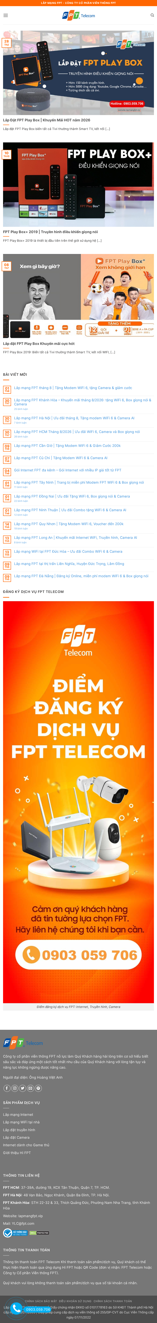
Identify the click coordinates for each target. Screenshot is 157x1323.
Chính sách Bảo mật (41, 1301)
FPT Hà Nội (12, 1195)
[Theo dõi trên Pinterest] (38, 1088)
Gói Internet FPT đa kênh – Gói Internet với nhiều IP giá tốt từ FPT (67, 470)
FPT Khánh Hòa (16, 1203)
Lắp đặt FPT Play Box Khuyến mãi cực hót (39, 343)
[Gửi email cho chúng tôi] (30, 1088)
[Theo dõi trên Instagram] (14, 1088)
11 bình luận (25, 487)
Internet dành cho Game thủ (26, 1145)
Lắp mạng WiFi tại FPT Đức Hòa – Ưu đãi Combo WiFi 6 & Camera (68, 551)
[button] (5, 15)
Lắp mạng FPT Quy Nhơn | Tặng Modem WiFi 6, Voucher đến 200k (68, 524)
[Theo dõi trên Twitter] (22, 1088)
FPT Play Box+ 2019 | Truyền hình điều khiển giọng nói (50, 232)
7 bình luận (24, 422)
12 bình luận (25, 514)
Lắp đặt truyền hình (19, 1130)
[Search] (152, 15)
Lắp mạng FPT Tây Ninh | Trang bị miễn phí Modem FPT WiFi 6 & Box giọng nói (79, 482)
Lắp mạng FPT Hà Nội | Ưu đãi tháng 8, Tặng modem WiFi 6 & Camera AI (74, 418)
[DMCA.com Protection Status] (39, 1233)
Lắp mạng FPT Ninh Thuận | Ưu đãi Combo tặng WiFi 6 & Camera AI (70, 510)
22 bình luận (25, 501)
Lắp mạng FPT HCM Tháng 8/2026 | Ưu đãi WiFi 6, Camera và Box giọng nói (77, 432)
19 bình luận (25, 528)
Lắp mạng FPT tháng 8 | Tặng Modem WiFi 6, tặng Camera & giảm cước (73, 388)
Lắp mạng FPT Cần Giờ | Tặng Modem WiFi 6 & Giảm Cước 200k (67, 446)
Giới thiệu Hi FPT (17, 1153)
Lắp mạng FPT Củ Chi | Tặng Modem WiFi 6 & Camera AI (60, 458)
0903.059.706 (38, 1309)
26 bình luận (25, 436)
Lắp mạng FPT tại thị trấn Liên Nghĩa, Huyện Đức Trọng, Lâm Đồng (69, 564)
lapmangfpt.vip (30, 1216)
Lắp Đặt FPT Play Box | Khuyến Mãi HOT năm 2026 (46, 120)
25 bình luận (25, 409)
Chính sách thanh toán (113, 1301)
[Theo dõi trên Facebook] (7, 1088)
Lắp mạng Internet (18, 1115)
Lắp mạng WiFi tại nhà (21, 1122)
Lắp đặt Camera (16, 1137)
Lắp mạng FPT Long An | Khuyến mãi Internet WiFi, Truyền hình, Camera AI (75, 538)
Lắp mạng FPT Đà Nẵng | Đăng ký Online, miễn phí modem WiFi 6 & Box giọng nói (81, 576)
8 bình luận (24, 542)
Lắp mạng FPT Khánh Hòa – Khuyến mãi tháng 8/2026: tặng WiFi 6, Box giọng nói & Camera (82, 402)
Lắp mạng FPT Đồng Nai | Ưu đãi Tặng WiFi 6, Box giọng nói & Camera (72, 496)
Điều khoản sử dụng (75, 1301)
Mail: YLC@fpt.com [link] (18, 1223)
